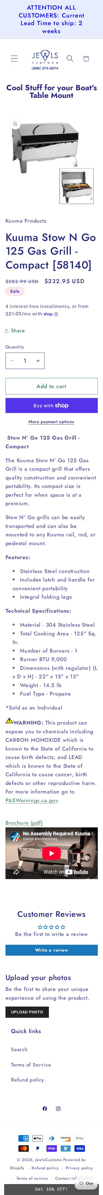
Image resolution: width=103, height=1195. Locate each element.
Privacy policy (79, 1168)
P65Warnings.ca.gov (31, 800)
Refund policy (27, 1079)
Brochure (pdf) (24, 823)
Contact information (74, 1178)
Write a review (51, 950)
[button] (14, 58)
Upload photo (27, 1012)
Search (19, 1049)
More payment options (51, 422)
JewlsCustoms (48, 1159)
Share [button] (18, 330)
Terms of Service (31, 1064)
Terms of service (32, 1178)
